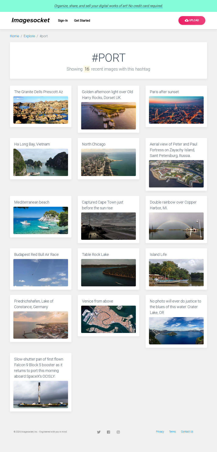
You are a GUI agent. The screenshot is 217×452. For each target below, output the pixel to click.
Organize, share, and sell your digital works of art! (108, 6)
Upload (192, 20)
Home (14, 36)
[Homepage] (31, 21)
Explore (29, 36)
